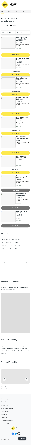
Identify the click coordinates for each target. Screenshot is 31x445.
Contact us (4, 418)
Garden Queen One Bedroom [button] (22, 59)
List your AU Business (7, 421)
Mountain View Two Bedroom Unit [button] (22, 138)
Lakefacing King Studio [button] (21, 79)
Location (17, 11)
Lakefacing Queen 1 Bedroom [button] (22, 118)
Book (2, 11)
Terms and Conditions (7, 408)
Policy (24, 11)
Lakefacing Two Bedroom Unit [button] (21, 157)
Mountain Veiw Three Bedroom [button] (21, 212)
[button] (8, 32)
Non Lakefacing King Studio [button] (21, 177)
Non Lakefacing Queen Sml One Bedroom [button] (21, 39)
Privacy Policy (5, 411)
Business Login (5, 399)
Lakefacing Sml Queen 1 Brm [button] (21, 194)
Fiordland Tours (5, 389)
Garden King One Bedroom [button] (22, 98)
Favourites (4, 414)
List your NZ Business (6, 424)
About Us (3, 402)
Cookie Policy (4, 405)
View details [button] (18, 48)
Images (9, 11)
